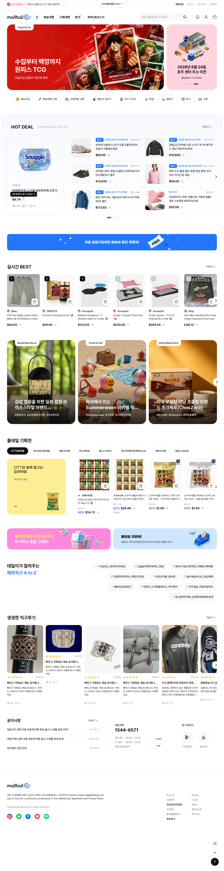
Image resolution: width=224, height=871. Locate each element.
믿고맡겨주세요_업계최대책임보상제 (193, 596)
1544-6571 (126, 730)
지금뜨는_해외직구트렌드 (111, 566)
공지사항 (201, 4)
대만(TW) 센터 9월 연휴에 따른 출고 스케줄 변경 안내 (35, 738)
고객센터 (213, 4)
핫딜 (151, 99)
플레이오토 (197, 809)
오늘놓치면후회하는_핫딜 (149, 566)
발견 (77, 17)
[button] (14, 57)
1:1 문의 (158, 739)
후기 (188, 99)
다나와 (195, 800)
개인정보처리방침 (174, 804)
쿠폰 (205, 99)
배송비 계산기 (104, 99)
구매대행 (64, 17)
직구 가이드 (130, 99)
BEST (170, 99)
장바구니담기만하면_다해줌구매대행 (193, 566)
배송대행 (49, 17)
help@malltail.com (94, 795)
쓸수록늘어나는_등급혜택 (198, 576)
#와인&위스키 (96, 17)
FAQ (158, 746)
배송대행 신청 (50, 99)
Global (195, 795)
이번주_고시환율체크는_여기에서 (159, 586)
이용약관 (170, 800)
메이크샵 (196, 814)
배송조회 (25, 99)
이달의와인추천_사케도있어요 (127, 576)
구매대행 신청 (77, 99)
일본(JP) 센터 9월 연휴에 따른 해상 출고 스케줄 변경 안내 (37, 729)
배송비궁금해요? (122, 586)
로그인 (190, 4)
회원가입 (179, 4)
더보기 (205, 126)
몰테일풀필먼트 (173, 814)
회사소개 (170, 795)
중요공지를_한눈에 (164, 576)
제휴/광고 (170, 819)
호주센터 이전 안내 (17, 748)
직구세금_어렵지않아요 (200, 586)
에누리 (195, 804)
